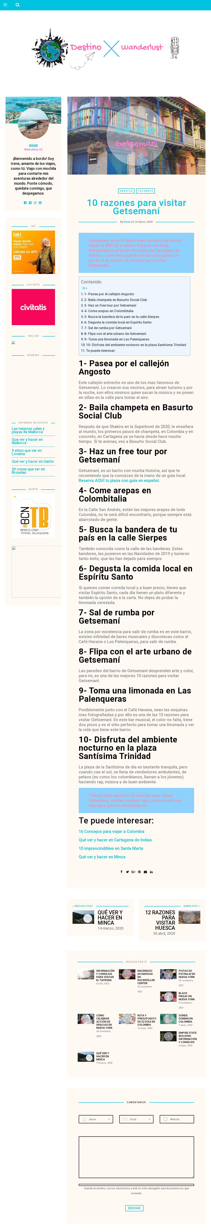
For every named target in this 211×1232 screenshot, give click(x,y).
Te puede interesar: (101, 351)
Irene (127, 221)
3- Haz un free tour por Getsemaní (110, 305)
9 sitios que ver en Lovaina (27, 452)
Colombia (145, 191)
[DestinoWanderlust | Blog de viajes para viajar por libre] (105, 49)
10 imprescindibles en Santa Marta (111, 848)
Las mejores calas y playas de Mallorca (28, 430)
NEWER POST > (192, 906)
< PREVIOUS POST (83, 906)
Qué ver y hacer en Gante (33, 461)
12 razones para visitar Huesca (160, 920)
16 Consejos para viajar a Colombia (111, 831)
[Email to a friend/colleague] (145, 871)
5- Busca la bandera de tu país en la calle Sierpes (121, 317)
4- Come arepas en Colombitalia (109, 311)
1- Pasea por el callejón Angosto (109, 294)
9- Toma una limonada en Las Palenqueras (116, 339)
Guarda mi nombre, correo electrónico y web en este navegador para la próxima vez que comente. (136, 1191)
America (126, 191)
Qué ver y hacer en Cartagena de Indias (115, 839)
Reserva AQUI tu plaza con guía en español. (119, 480)
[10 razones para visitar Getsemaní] (127, 871)
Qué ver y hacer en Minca (102, 856)
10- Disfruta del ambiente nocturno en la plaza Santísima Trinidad (136, 345)
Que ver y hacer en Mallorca (27, 441)
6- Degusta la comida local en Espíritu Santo (118, 322)
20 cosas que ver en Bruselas (28, 470)
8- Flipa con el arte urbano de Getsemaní (115, 334)
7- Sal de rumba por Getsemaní (108, 328)
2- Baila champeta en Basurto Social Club (115, 300)
